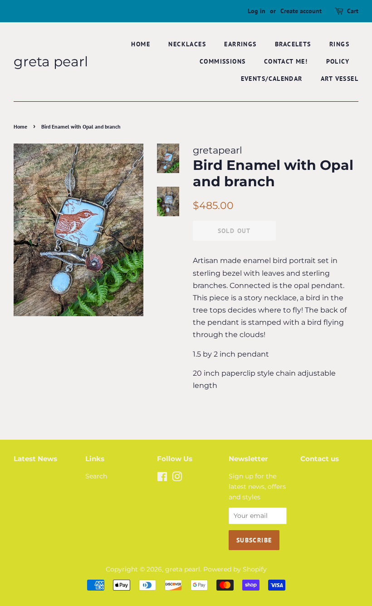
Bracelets (293, 44)
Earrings (240, 44)
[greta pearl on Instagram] (177, 478)
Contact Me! (286, 61)
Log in (256, 11)
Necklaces (187, 44)
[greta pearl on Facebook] (162, 478)
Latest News (35, 458)
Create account (301, 11)
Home (140, 44)
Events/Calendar (272, 79)
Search (96, 476)
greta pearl (51, 62)
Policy (337, 61)
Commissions (222, 61)
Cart (352, 11)
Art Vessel (339, 79)
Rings (339, 44)
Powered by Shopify (235, 569)
